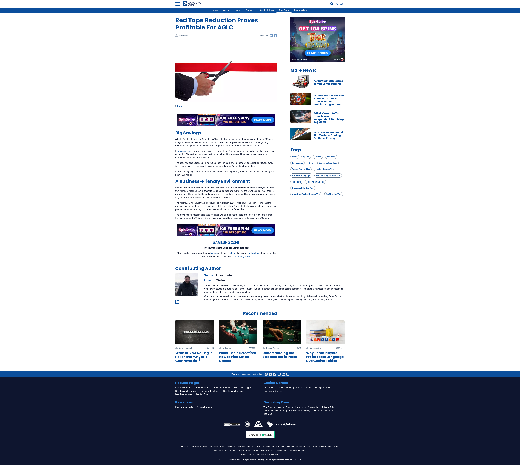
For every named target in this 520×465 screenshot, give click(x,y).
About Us (340, 4)
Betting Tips (202, 394)
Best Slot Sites (203, 387)
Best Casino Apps (242, 387)
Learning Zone (301, 10)
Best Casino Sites (183, 387)
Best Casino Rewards (185, 391)
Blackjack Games (323, 387)
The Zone (284, 10)
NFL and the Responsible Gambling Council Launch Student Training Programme (329, 100)
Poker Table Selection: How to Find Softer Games (237, 357)
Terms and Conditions (273, 410)
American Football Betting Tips (306, 194)
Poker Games (285, 387)
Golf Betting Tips (333, 194)
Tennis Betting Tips (301, 169)
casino (214, 253)
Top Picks (296, 182)
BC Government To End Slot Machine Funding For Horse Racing (328, 135)
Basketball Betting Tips (302, 188)
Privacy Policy (329, 407)
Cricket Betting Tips (301, 175)
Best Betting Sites (183, 394)
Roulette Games (303, 387)
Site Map (267, 414)
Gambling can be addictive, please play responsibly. (260, 455)
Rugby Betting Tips (315, 182)
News (179, 106)
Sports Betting (267, 10)
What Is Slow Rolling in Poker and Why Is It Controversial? (194, 357)
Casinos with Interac (209, 391)
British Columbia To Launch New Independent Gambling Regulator (328, 117)
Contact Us (313, 407)
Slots (237, 10)
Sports (306, 157)
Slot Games (268, 387)
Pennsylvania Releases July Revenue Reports (328, 82)
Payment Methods (184, 407)
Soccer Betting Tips (328, 163)
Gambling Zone (242, 256)
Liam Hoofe (183, 36)
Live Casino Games (272, 391)
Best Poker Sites (222, 387)
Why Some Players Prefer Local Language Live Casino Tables (325, 357)
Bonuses (250, 10)
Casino (226, 10)
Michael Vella (228, 348)
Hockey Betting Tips (325, 169)
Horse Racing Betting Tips (328, 175)
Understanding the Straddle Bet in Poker (280, 355)
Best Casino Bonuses (233, 391)
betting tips (253, 253)
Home (215, 10)
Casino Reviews (204, 407)
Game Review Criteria (324, 410)
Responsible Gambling (299, 410)
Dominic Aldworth (185, 348)
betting (232, 253)
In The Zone (297, 163)
